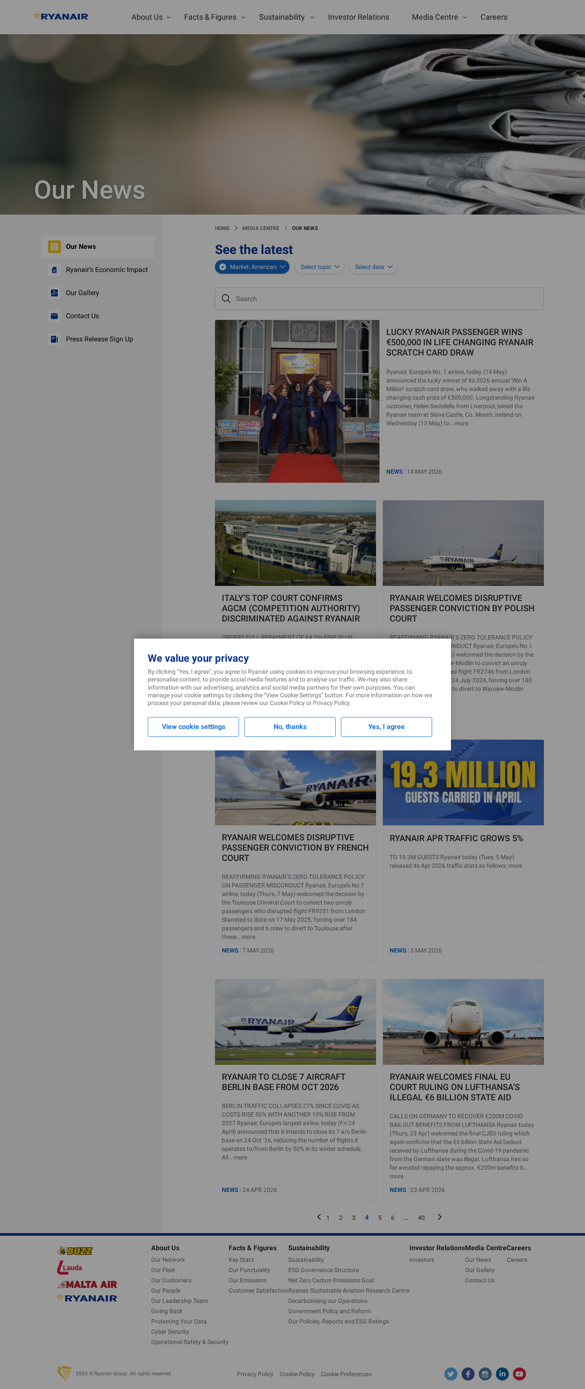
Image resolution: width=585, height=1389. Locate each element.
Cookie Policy (287, 702)
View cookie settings (193, 727)
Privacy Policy (331, 702)
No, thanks (290, 727)
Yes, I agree (386, 727)
